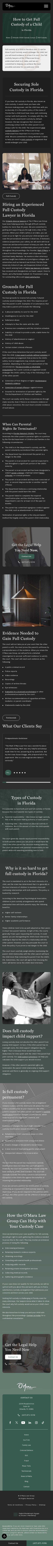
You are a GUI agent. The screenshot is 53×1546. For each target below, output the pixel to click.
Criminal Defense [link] (26, 1450)
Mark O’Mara (43, 250)
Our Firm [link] (26, 1440)
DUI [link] (26, 1455)
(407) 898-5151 (17, 1535)
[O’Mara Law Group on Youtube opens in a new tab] (23, 1423)
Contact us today (34, 1315)
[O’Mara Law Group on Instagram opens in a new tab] (36, 1423)
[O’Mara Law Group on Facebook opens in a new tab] (10, 1423)
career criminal (17, 473)
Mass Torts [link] (26, 1466)
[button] (4, 1536)
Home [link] (8, 37)
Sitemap (42, 1505)
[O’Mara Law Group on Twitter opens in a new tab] (17, 1423)
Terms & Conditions (15, 1505)
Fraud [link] (26, 1461)
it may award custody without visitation (31, 355)
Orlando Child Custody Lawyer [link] (24, 37)
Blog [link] (26, 1481)
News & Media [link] (26, 1476)
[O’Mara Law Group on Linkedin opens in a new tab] (30, 1423)
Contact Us (26, 556)
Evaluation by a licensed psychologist (20, 692)
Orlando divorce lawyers (16, 221)
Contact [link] (27, 1487)
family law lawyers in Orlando (37, 268)
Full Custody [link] (42, 37)
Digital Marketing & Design (29, 1514)
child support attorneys (27, 1057)
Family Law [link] (26, 1445)
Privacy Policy (31, 1505)
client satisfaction (32, 277)
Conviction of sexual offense (17, 387)
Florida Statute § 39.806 (23, 433)
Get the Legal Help (20, 1347)
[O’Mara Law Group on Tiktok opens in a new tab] (43, 1423)
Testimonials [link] (27, 1471)
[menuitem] (10, 1423)
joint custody (26, 139)
